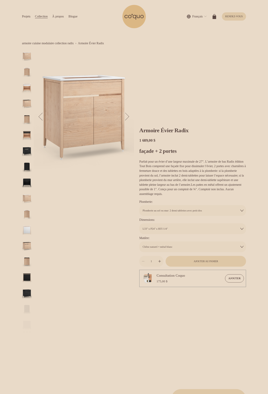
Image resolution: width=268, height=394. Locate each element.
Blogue (72, 16)
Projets (26, 16)
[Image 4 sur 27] (27, 104)
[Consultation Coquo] (147, 278)
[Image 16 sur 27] (27, 294)
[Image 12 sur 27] (27, 231)
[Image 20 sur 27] (27, 357)
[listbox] (197, 16)
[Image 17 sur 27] (27, 310)
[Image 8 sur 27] (27, 167)
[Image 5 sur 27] (27, 120)
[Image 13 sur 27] (27, 247)
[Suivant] (125, 116)
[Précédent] (42, 116)
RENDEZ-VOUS (234, 16)
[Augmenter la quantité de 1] (159, 261)
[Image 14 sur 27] (27, 262)
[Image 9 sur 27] (27, 183)
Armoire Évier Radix (91, 43)
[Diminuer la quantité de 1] (143, 261)
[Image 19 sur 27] (27, 341)
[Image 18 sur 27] (27, 325)
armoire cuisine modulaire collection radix (48, 43)
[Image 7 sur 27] (27, 152)
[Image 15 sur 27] (27, 278)
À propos (58, 16)
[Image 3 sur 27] (27, 88)
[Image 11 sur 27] (27, 215)
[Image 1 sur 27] (27, 57)
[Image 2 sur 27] (27, 73)
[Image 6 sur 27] (27, 136)
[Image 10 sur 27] (27, 199)
